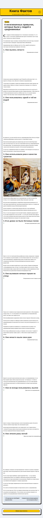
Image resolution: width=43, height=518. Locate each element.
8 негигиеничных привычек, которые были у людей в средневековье (19, 27)
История (7, 21)
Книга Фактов (21, 11)
